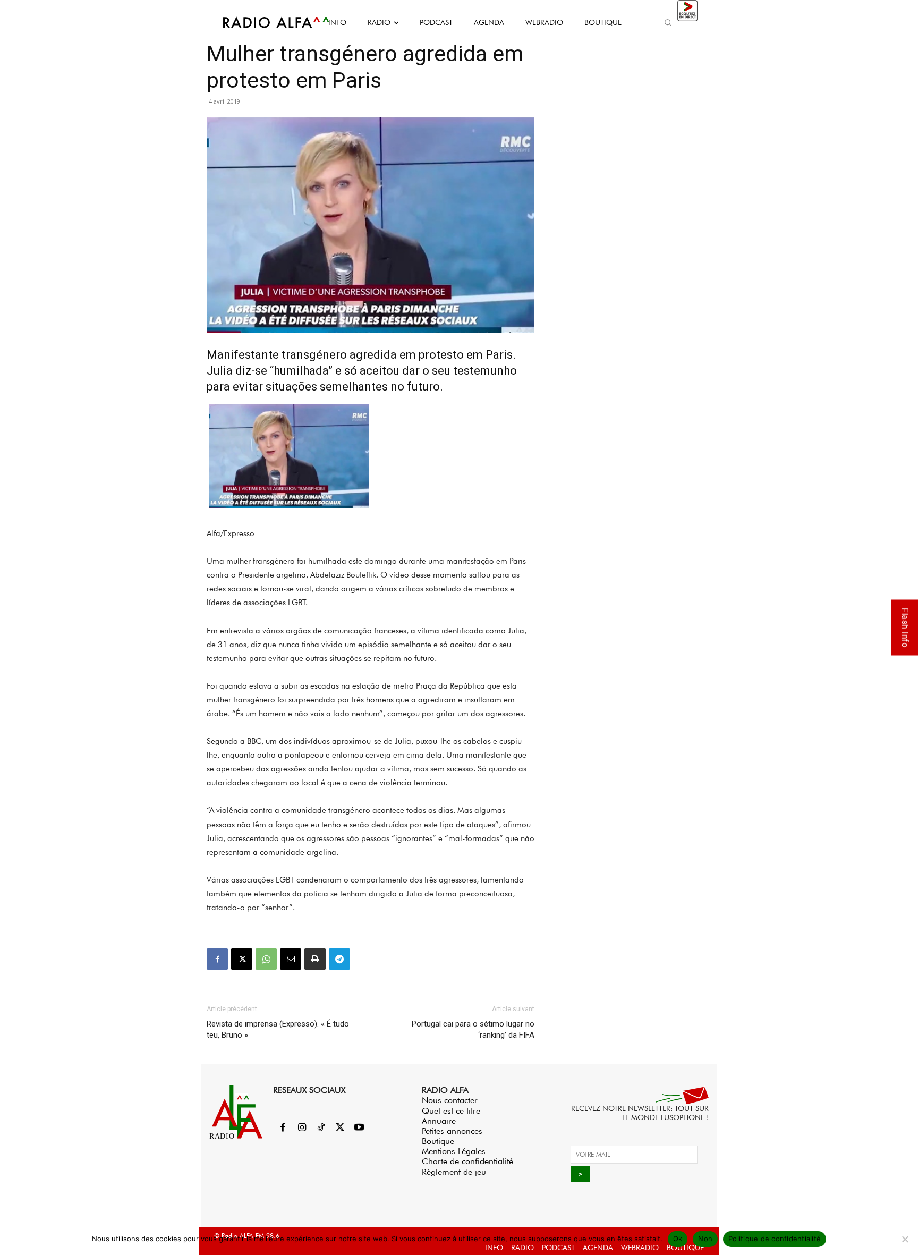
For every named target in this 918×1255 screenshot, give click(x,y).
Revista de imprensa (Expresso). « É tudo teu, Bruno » (278, 1029)
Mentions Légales (454, 1151)
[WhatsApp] (266, 959)
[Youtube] (359, 1128)
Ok (678, 1238)
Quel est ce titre (451, 1111)
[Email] (290, 959)
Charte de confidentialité (467, 1161)
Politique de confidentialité (774, 1238)
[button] (668, 22)
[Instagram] (301, 1128)
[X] (241, 959)
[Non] (904, 1239)
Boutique (438, 1141)
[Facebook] (217, 959)
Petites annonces (452, 1131)
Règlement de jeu (454, 1172)
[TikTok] (320, 1128)
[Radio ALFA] (264, 22)
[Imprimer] (315, 959)
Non (705, 1238)
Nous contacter (450, 1100)
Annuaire (439, 1121)
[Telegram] (339, 959)
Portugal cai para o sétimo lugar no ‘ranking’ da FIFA (473, 1029)
